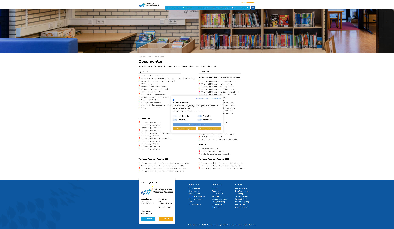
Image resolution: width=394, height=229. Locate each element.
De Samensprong (242, 202)
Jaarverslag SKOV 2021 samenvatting (156, 133)
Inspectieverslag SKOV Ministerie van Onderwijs (160, 105)
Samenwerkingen (195, 199)
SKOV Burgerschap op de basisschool (216, 154)
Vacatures (216, 196)
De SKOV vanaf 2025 (209, 149)
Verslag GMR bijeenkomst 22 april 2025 (217, 87)
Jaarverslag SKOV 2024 (150, 125)
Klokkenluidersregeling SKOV (153, 95)
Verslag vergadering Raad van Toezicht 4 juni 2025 (222, 163)
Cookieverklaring (218, 204)
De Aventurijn (240, 204)
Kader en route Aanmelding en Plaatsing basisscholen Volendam (168, 79)
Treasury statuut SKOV (150, 92)
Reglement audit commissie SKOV (155, 97)
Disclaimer (216, 207)
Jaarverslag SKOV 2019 (150, 144)
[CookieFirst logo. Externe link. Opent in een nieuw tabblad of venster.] (173, 100)
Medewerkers (217, 194)
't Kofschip (239, 194)
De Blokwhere (241, 188)
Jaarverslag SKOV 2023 (150, 128)
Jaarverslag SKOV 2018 (150, 147)
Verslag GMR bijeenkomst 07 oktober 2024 (219, 95)
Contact (245, 8)
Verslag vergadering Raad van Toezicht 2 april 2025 (222, 166)
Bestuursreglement (149, 84)
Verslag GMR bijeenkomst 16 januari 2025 (218, 89)
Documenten (217, 191)
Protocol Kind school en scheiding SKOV (217, 134)
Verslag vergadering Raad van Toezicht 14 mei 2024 (162, 171)
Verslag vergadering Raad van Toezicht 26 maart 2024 (163, 169)
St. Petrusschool (241, 196)
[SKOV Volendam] (149, 4)
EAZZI (228, 225)
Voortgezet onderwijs (220, 8)
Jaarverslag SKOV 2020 (150, 141)
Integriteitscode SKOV (150, 108)
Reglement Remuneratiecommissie (155, 89)
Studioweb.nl (250, 225)
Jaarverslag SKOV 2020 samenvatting (156, 139)
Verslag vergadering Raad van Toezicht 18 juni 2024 (162, 166)
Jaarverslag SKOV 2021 (150, 136)
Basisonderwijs (202, 8)
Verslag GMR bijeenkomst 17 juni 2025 (217, 84)
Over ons (148, 219)
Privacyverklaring (218, 202)
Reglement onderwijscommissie (154, 87)
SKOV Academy (247, 3)
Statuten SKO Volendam (151, 100)
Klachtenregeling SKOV (151, 103)
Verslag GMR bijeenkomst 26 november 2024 (220, 92)
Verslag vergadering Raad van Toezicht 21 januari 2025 (223, 169)
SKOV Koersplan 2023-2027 (212, 151)
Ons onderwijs (187, 8)
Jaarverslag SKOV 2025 (150, 122)
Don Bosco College (242, 191)
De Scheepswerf (241, 207)
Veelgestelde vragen (220, 199)
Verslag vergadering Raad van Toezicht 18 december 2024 (165, 163)
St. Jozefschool (241, 199)
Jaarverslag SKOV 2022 (150, 131)
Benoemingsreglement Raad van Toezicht (158, 81)
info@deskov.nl (146, 213)
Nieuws (235, 8)
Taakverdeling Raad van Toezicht (155, 76)
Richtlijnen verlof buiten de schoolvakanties (219, 140)
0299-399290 (146, 211)
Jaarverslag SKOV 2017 (150, 149)
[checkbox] (175, 116)
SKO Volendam (173, 8)
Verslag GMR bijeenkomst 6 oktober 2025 (218, 81)
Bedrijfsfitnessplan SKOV (211, 137)
